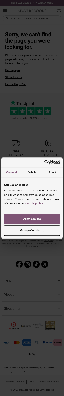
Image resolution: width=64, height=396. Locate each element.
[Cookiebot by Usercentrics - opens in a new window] (45, 162)
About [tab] (52, 172)
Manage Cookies (30, 230)
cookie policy (34, 203)
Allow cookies (32, 218)
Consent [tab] (11, 172)
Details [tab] (32, 172)
